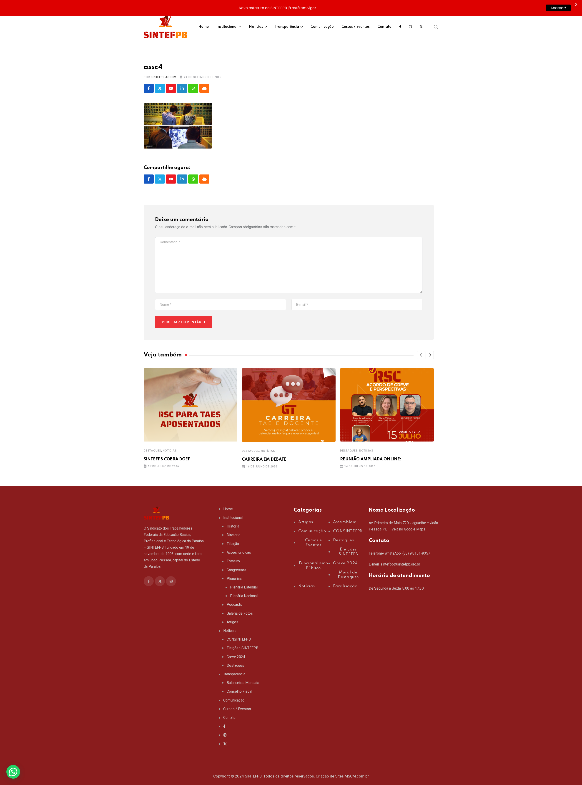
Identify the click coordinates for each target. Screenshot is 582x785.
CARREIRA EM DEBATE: (265, 459)
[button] (421, 355)
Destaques (152, 450)
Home (203, 27)
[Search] (436, 27)
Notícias (256, 27)
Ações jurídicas (239, 552)
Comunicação (322, 27)
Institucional (226, 27)
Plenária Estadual (244, 587)
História (233, 526)
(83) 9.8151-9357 (416, 553)
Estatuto (233, 561)
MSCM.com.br (357, 776)
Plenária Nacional (244, 596)
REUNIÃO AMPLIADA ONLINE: (370, 459)
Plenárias (234, 578)
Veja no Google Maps (408, 529)
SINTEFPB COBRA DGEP (167, 459)
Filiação (233, 544)
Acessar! (558, 7)
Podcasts (234, 604)
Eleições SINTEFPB (242, 648)
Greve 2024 (236, 657)
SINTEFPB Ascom (163, 77)
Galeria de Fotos (240, 613)
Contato (384, 27)
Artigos (232, 622)
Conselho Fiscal (239, 691)
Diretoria (233, 535)
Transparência (287, 27)
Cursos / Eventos (355, 27)
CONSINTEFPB (239, 639)
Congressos (236, 570)
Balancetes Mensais (243, 683)
